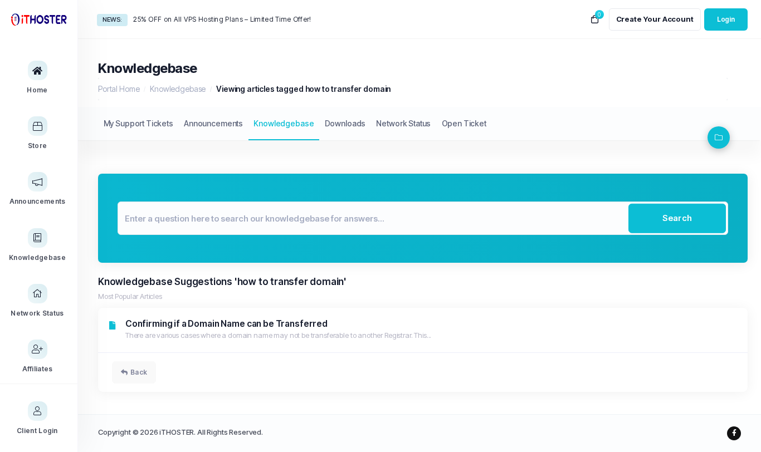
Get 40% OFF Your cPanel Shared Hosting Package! (216, 19)
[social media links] (734, 433)
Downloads (345, 123)
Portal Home (118, 89)
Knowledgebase (178, 89)
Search (677, 218)
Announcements (213, 123)
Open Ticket (464, 123)
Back (138, 372)
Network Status (403, 123)
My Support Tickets (138, 123)
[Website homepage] (38, 19)
